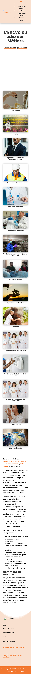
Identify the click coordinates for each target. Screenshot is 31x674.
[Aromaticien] (15, 414)
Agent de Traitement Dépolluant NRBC (15, 158)
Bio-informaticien (15, 207)
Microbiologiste (15, 448)
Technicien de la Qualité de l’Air (15, 375)
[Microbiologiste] (15, 437)
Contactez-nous (8, 629)
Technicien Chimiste (15, 230)
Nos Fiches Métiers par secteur (22, 13)
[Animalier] (15, 316)
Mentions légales (9, 641)
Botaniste (15, 134)
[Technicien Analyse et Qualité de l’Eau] (15, 243)
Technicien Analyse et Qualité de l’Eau (15, 255)
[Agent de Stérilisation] (15, 292)
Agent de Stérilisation (15, 303)
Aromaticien (15, 424)
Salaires (22, 18)
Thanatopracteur (15, 279)
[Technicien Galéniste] (15, 172)
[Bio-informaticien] (15, 196)
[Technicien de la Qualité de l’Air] (15, 363)
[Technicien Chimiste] (15, 220)
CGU (4, 636)
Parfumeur (15, 110)
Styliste (23, 461)
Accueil (21, 4)
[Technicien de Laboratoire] (15, 340)
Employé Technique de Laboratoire (15, 400)
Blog (21, 20)
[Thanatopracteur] (15, 269)
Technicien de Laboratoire (15, 350)
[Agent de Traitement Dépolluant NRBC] (15, 147)
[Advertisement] (15, 67)
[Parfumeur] (15, 100)
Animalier (15, 326)
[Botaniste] (15, 123)
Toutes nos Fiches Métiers (14, 647)
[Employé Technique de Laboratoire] (15, 389)
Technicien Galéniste (15, 183)
